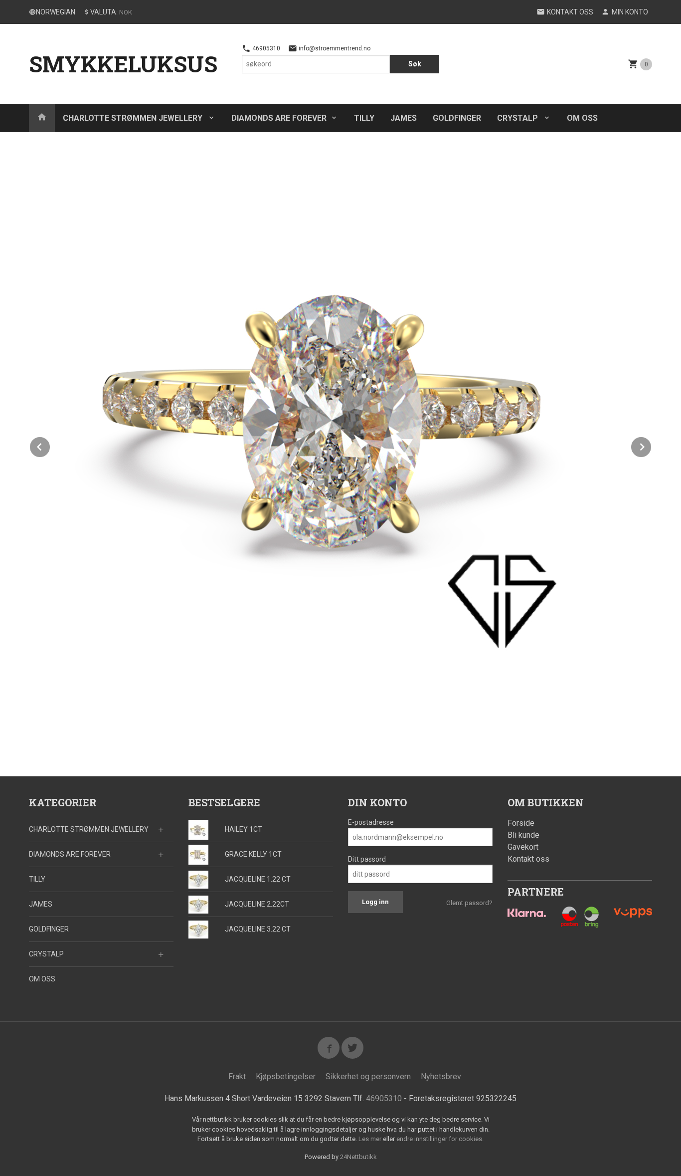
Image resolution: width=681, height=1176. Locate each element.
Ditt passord (367, 859)
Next (651, 445)
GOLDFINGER (457, 118)
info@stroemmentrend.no (333, 48)
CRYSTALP (518, 118)
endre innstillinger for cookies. (440, 1139)
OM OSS (582, 118)
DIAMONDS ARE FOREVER (279, 118)
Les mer (370, 1139)
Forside (521, 823)
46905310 (265, 48)
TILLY (364, 118)
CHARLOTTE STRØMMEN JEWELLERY (133, 118)
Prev (50, 445)
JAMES (403, 118)
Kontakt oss (528, 859)
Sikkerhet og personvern (368, 1076)
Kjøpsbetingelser (286, 1076)
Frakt (237, 1076)
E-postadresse (371, 822)
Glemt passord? (469, 903)
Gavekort (523, 847)
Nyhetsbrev (441, 1076)
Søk (414, 64)
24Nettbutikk (358, 1157)
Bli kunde (523, 835)
